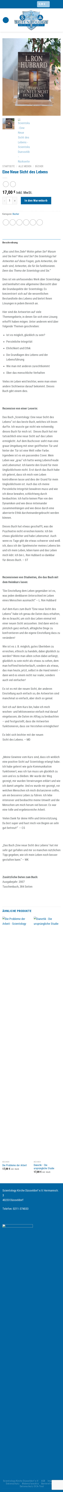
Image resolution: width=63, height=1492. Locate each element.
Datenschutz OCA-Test (32, 1486)
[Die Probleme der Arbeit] (16, 1038)
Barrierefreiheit (49, 1483)
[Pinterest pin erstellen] (33, 222)
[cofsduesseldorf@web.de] (21, 4)
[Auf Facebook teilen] (13, 222)
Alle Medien (24, 166)
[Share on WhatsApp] (6, 222)
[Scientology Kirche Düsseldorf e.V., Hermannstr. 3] (15, 4)
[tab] (31, 242)
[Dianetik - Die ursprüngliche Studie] (47, 1038)
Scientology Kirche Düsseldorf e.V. (21, 1481)
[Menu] (6, 20)
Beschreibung (10, 242)
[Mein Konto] (59, 20)
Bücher (39, 166)
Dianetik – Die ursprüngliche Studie (44, 1167)
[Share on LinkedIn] (40, 222)
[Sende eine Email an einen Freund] (26, 222)
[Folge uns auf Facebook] (33, 4)
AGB (43, 1481)
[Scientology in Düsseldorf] (31, 20)
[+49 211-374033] (28, 4)
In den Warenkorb (36, 200)
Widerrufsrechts (30, 1483)
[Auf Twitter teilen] (19, 222)
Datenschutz (13, 1483)
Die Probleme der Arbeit (14, 1165)
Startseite (8, 166)
